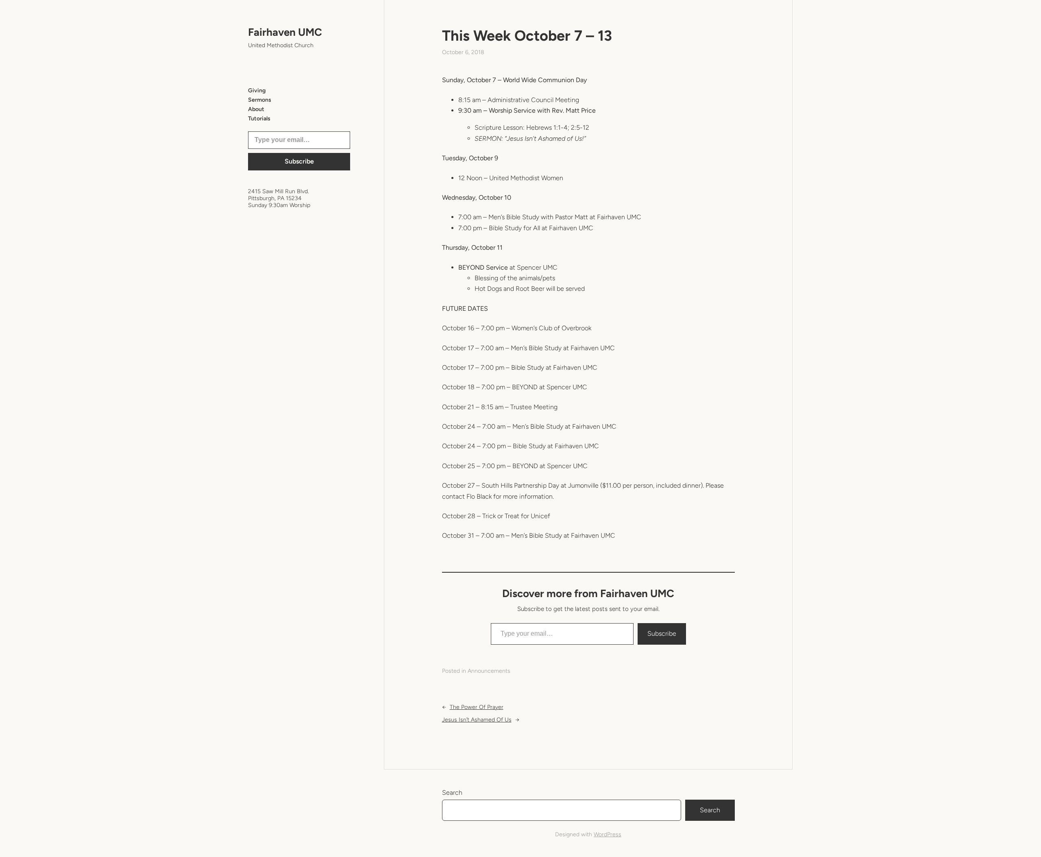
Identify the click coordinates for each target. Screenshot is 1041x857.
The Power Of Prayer (476, 707)
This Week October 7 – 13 (527, 35)
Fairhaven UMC (285, 32)
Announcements (489, 670)
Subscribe (299, 161)
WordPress (607, 834)
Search (452, 792)
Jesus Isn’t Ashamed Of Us (477, 719)
